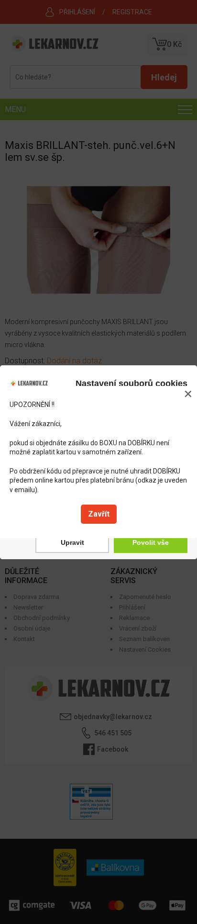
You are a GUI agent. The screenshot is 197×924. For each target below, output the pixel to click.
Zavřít (98, 513)
